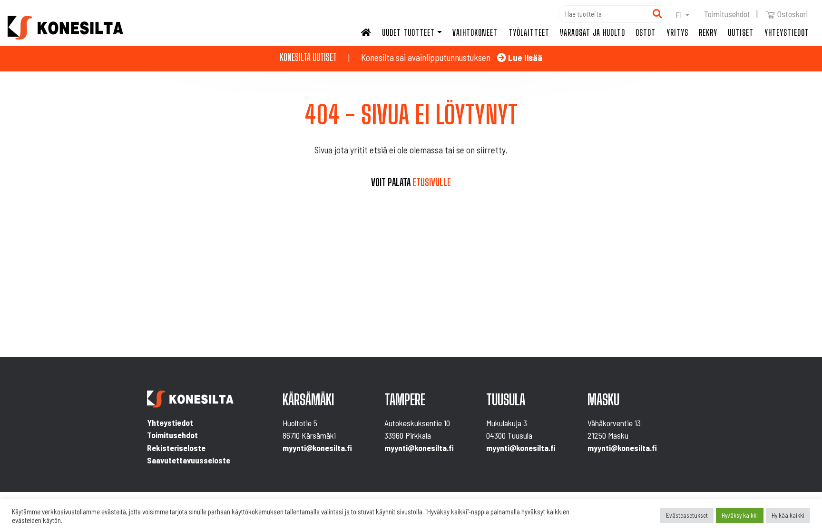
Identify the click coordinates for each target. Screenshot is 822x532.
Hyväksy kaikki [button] (740, 515)
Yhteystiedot (786, 32)
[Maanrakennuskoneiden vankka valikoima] (65, 27)
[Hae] (657, 14)
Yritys (677, 32)
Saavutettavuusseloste (188, 460)
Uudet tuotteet (408, 32)
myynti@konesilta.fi (317, 447)
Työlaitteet (529, 32)
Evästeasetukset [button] (687, 515)
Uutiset (741, 32)
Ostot (646, 32)
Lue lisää (524, 57)
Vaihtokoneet (475, 32)
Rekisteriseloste (176, 447)
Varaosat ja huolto (592, 32)
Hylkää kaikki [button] (788, 515)
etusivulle (431, 182)
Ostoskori (792, 14)
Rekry (708, 32)
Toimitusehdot (727, 14)
